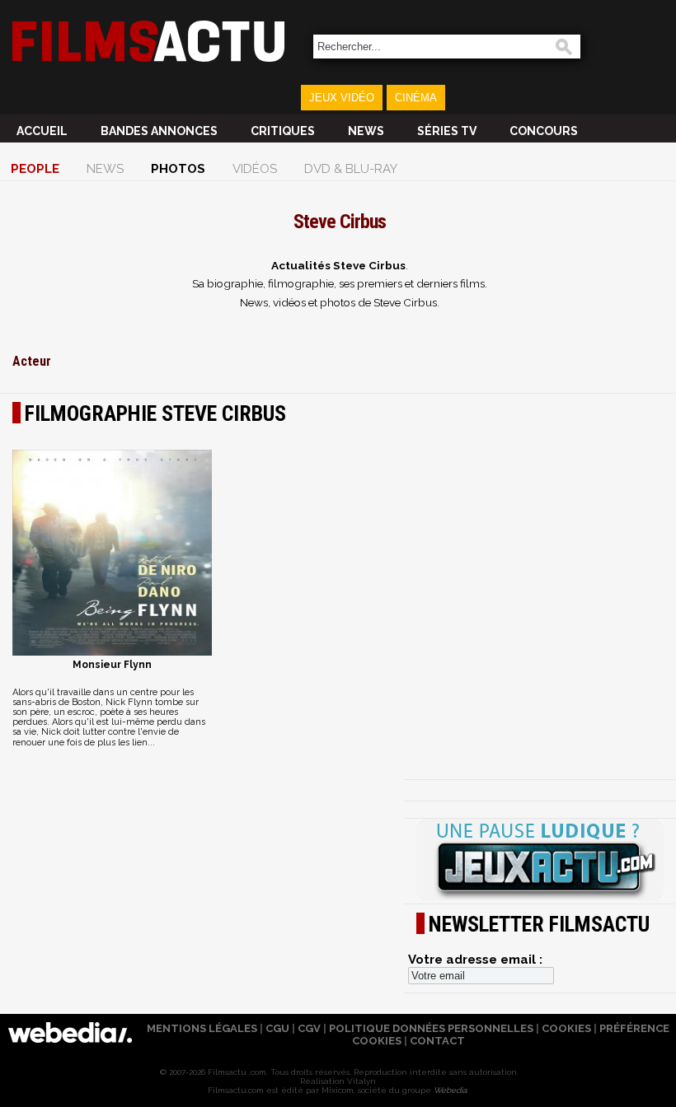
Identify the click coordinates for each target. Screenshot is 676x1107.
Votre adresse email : (475, 959)
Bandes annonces (159, 131)
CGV (309, 1028)
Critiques (283, 131)
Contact (437, 1041)
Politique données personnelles (431, 1028)
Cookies (566, 1028)
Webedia (450, 1090)
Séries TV (446, 131)
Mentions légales (202, 1028)
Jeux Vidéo (341, 97)
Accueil (42, 131)
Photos (178, 168)
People (35, 168)
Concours (543, 131)
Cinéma (416, 97)
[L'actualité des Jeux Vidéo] (540, 861)
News (366, 131)
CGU (277, 1028)
